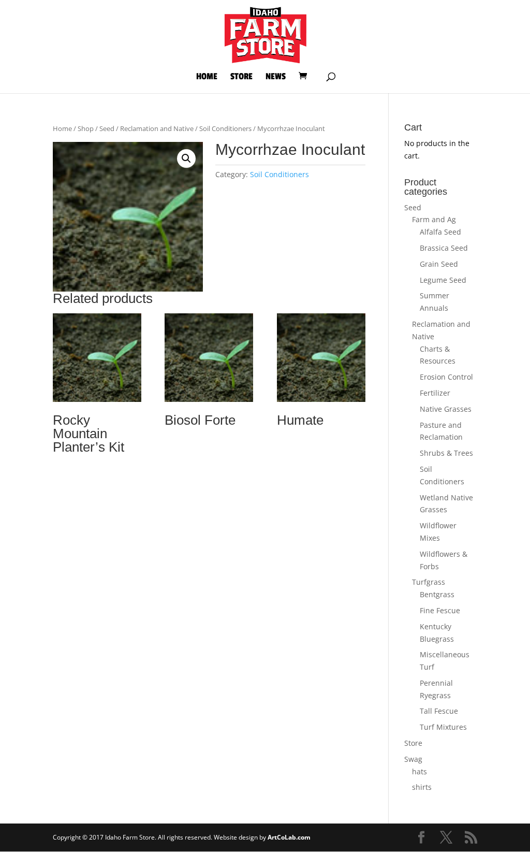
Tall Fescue (439, 711)
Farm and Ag (434, 219)
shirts (422, 787)
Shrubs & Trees (446, 453)
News (276, 77)
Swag (413, 759)
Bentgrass (437, 594)
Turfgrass (428, 582)
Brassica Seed (444, 248)
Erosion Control (446, 377)
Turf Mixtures (443, 727)
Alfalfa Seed (440, 232)
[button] (186, 158)
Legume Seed (443, 280)
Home (206, 77)
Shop (86, 128)
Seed (106, 128)
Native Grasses (446, 409)
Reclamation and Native (157, 128)
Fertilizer (435, 393)
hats (419, 771)
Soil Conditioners (225, 128)
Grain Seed (439, 264)
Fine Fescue (440, 610)
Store (241, 77)
